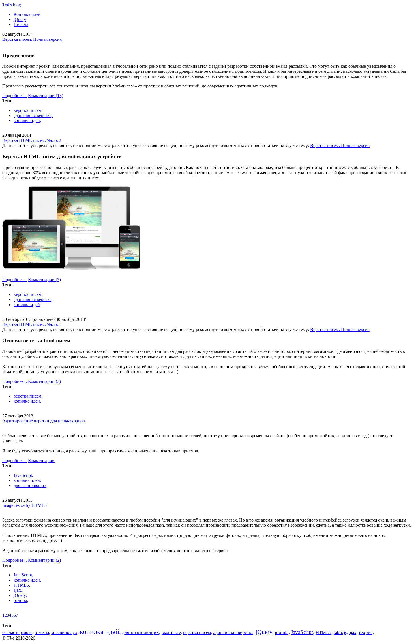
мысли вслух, (65, 632)
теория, (366, 632)
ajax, (18, 590)
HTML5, (22, 585)
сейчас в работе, (17, 632)
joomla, (282, 632)
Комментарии (45, 95)
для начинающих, (31, 485)
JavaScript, (23, 475)
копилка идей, (27, 120)
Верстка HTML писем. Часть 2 (31, 140)
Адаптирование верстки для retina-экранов (43, 420)
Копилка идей (27, 14)
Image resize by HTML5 (24, 505)
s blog (11, 4)
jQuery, (20, 595)
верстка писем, (28, 110)
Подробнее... (14, 95)
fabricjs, (341, 632)
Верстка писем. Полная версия (32, 39)
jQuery (20, 19)
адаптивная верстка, (33, 115)
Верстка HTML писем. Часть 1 (31, 324)
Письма (21, 24)
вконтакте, (172, 632)
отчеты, (21, 600)
